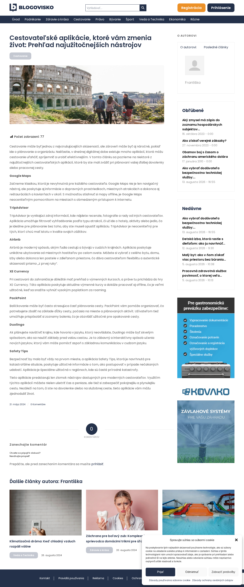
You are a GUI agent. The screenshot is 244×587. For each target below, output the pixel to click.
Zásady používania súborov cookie (169, 580)
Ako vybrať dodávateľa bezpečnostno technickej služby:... (202, 173)
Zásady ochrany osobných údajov (212, 580)
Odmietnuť (192, 571)
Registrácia (191, 7)
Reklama (98, 578)
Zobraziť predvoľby (223, 571)
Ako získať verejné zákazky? (204, 140)
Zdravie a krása (99, 550)
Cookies (118, 578)
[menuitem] (16, 19)
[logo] (32, 8)
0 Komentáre (37, 404)
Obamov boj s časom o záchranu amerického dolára (205, 154)
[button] (236, 540)
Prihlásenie (221, 7)
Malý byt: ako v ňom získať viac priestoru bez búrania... (204, 257)
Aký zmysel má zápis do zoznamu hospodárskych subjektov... (202, 124)
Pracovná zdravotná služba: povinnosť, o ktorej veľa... (204, 273)
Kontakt (45, 578)
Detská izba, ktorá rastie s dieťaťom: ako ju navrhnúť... (203, 241)
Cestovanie (20, 56)
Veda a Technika (23, 555)
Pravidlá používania (71, 578)
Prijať (160, 571)
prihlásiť (97, 464)
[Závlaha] (205, 462)
